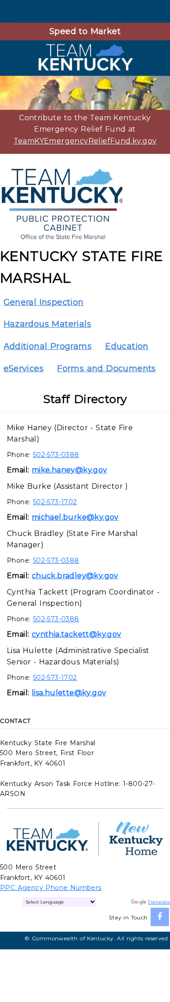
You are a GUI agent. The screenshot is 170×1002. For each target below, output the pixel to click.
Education (127, 346)
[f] (160, 917)
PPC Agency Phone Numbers (51, 888)
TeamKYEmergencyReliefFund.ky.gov (85, 141)
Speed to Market (85, 31)
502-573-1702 (55, 502)
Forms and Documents (106, 368)
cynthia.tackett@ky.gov (76, 634)
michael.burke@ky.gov (75, 517)
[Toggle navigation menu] (7, 11)
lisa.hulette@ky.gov (69, 692)
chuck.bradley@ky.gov (75, 575)
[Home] (85, 57)
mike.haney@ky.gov (69, 470)
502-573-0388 (56, 455)
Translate (159, 902)
